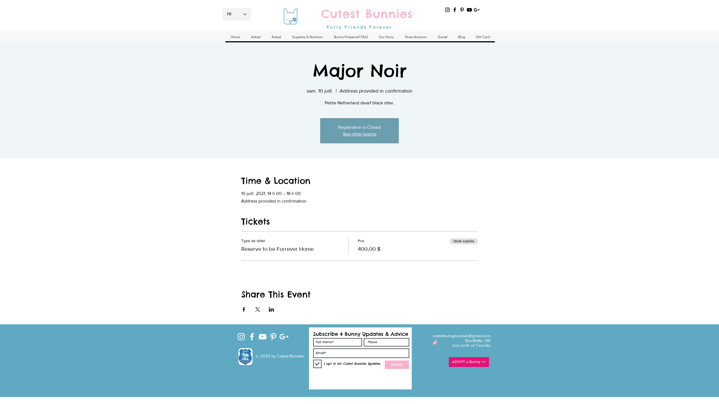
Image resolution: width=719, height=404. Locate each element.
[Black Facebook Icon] (455, 10)
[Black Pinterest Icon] (462, 10)
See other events (359, 134)
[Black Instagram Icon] (447, 10)
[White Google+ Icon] (284, 336)
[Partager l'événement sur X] (257, 309)
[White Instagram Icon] (241, 336)
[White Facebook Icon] (252, 336)
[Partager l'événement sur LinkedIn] (271, 309)
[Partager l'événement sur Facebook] (244, 309)
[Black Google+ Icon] (477, 10)
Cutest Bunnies (367, 14)
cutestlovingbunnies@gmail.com (461, 335)
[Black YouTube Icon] (469, 10)
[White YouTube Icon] (262, 336)
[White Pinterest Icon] (273, 336)
